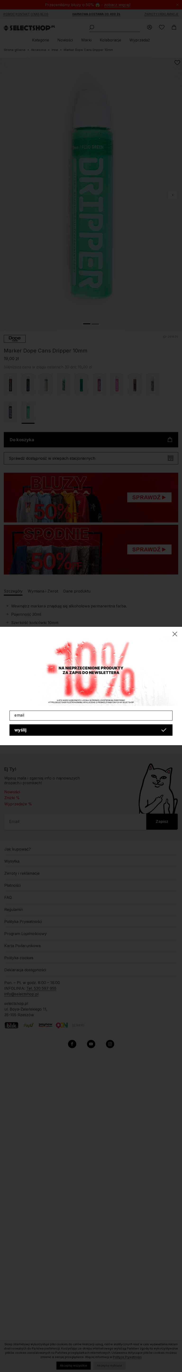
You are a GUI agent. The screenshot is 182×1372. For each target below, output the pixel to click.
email (19, 715)
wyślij (20, 729)
